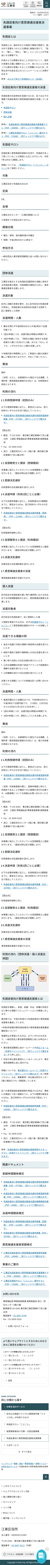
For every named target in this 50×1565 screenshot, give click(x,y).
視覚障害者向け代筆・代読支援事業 (22, 1431)
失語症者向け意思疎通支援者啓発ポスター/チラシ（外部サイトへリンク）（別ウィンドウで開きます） (24, 1153)
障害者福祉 (29, 1463)
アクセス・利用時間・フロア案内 (20, 1554)
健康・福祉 (18, 1463)
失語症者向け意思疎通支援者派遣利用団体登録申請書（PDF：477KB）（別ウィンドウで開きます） (26, 419)
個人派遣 (7, 116)
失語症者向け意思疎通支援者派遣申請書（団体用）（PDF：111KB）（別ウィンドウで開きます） (25, 516)
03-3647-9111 (18, 1545)
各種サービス (40, 1463)
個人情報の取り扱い (12, 1496)
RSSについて (9, 1512)
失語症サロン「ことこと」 (18, 1424)
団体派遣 (7, 112)
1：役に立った (12, 1355)
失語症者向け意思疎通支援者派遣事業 (23, 1438)
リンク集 (7, 1507)
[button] (32, 4)
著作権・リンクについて (14, 1518)
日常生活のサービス (15, 1406)
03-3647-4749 (19, 1315)
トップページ (6, 1463)
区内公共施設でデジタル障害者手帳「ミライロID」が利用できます (25, 1415)
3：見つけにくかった (15, 1373)
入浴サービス (12, 1445)
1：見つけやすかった (15, 1368)
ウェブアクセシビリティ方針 (16, 1491)
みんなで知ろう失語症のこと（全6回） (25, 78)
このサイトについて (12, 1486)
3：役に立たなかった (15, 1360)
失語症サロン (9, 107)
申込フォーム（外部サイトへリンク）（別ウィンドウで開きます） (26, 1051)
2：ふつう (29, 1355)
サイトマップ (9, 1502)
